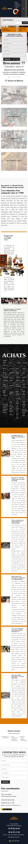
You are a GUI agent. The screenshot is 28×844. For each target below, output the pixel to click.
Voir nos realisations (6, 29)
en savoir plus (14, 104)
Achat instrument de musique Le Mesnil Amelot (14, 738)
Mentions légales (14, 837)
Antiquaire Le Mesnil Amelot (6, 737)
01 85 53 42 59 (26, 4)
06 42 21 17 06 (26, 13)
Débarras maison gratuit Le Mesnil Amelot (24, 738)
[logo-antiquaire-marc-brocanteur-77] (4, 8)
